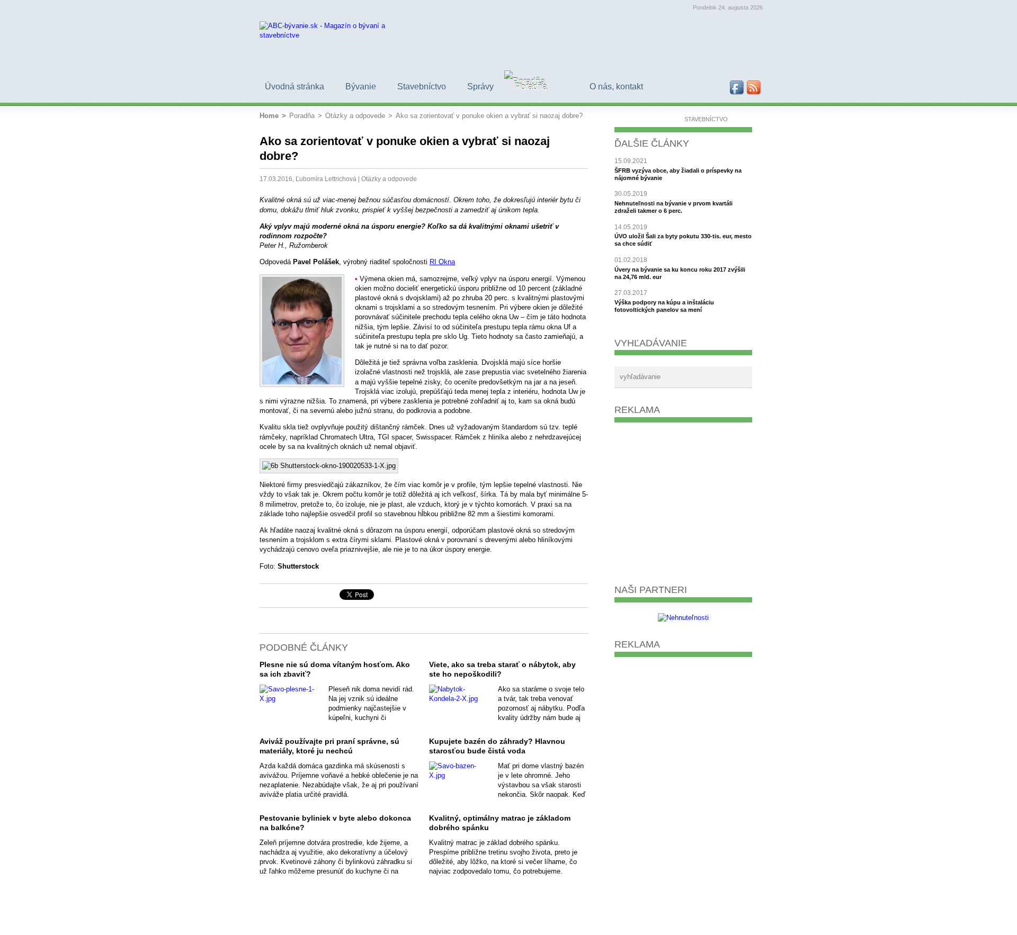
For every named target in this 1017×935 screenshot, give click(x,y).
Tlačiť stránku (284, 595)
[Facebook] (737, 87)
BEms (749, 919)
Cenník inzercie (685, 919)
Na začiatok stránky (266, 595)
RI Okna (442, 262)
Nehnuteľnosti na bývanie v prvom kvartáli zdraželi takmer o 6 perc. (673, 207)
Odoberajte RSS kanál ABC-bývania (320, 595)
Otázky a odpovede (389, 178)
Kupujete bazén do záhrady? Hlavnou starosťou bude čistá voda (497, 746)
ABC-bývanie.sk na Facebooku (302, 595)
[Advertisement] (683, 499)
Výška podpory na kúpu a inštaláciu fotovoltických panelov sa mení (664, 306)
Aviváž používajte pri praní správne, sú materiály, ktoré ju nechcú (329, 746)
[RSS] (754, 87)
